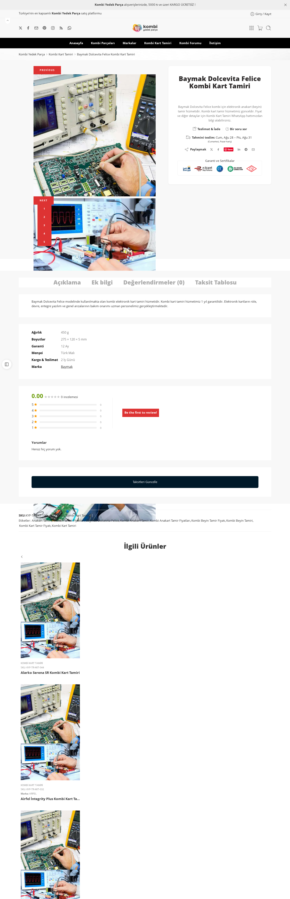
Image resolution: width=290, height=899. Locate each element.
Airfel (32, 793)
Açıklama (67, 282)
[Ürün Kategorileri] (251, 28)
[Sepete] (260, 28)
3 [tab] (44, 225)
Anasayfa (76, 43)
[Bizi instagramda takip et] (53, 28)
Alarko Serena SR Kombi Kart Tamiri (50, 672)
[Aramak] (268, 28)
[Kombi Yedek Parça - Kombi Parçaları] (145, 28)
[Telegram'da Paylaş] (246, 149)
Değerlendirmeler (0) (153, 282)
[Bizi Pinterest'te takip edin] (44, 28)
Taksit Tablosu (216, 282)
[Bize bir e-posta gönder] (36, 28)
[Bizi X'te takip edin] (20, 28)
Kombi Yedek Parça (32, 54)
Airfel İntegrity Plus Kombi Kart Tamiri (50, 798)
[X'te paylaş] (211, 149)
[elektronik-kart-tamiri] (95, 135)
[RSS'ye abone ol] (61, 28)
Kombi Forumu (190, 43)
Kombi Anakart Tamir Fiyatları (170, 520)
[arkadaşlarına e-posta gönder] (253, 149)
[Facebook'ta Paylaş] (218, 149)
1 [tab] (44, 208)
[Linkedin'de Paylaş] (238, 149)
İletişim (215, 43)
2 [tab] (44, 217)
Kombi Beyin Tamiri (239, 520)
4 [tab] (44, 233)
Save (230, 149)
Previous (47, 70)
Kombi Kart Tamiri (157, 43)
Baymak (67, 367)
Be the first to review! (140, 412)
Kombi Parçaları (103, 43)
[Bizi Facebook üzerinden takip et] (28, 28)
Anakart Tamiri (41, 520)
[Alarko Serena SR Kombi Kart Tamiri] (50, 610)
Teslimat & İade (208, 129)
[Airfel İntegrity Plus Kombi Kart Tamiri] (50, 732)
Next (44, 200)
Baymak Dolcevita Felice (102, 520)
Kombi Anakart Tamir (134, 520)
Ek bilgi (102, 282)
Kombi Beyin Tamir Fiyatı (208, 520)
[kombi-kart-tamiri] (95, 236)
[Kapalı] (285, 4)
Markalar (129, 43)
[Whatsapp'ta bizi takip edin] (69, 28)
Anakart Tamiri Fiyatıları (69, 520)
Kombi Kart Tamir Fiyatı (35, 526)
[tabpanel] (95, 135)
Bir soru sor (238, 129)
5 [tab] (44, 241)
